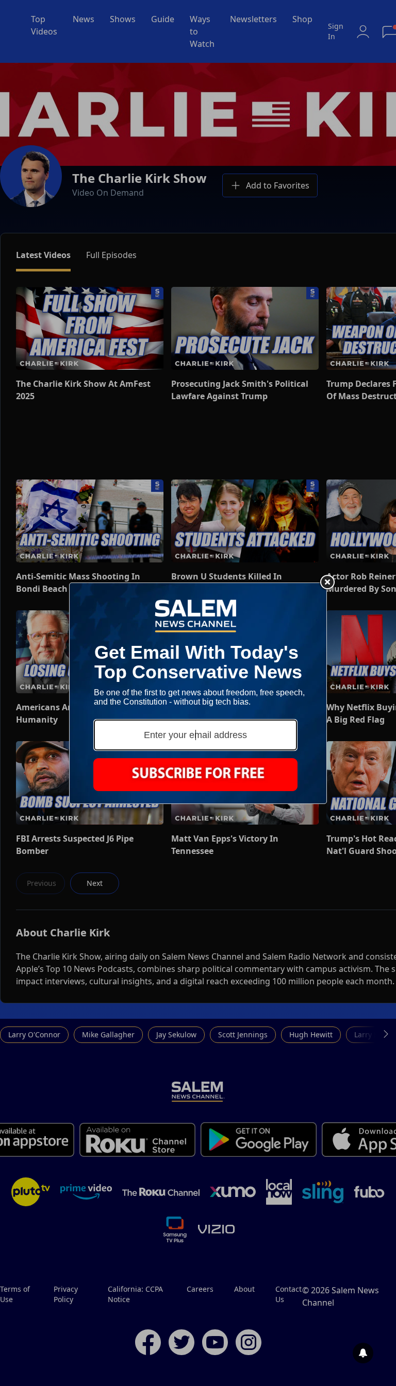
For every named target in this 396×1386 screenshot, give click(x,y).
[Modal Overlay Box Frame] (198, 693)
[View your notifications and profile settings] (363, 1353)
